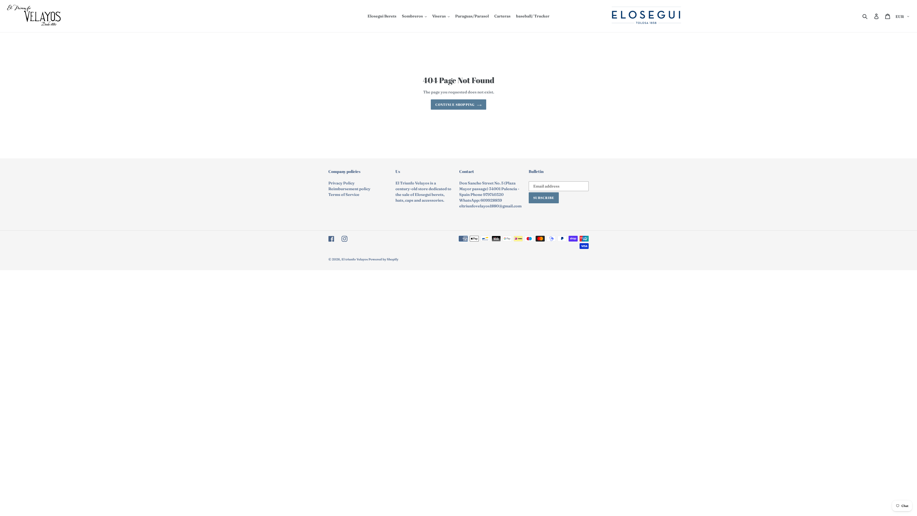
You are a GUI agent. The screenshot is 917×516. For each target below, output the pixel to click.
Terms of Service (343, 194)
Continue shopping (454, 104)
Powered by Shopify (383, 259)
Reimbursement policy (349, 188)
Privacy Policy (341, 183)
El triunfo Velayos (354, 259)
